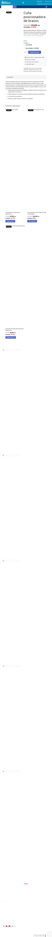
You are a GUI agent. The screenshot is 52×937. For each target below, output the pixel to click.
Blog (28, 907)
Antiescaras (31, 68)
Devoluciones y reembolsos (33, 902)
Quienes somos (30, 896)
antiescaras (36, 69)
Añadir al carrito (34, 52)
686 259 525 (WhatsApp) (8, 901)
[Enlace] (6, 3)
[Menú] (23, 2)
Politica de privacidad (31, 900)
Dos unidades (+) (32, 48)
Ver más (25, 40)
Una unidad (28, 45)
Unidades (26, 43)
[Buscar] (15, 6)
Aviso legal (29, 904)
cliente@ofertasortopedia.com (9, 906)
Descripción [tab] (10, 77)
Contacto (29, 898)
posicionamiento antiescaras (35, 71)
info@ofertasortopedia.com (9, 903)
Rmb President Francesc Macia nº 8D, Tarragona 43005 (13, 909)
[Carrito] (49, 6)
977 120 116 (5, 898)
